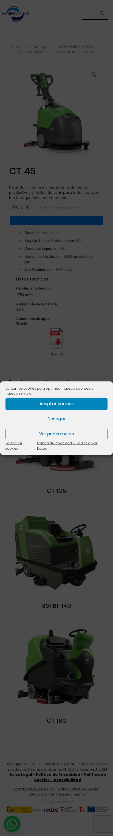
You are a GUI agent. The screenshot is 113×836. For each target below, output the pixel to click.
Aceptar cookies (56, 404)
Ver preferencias (56, 434)
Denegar (56, 419)
